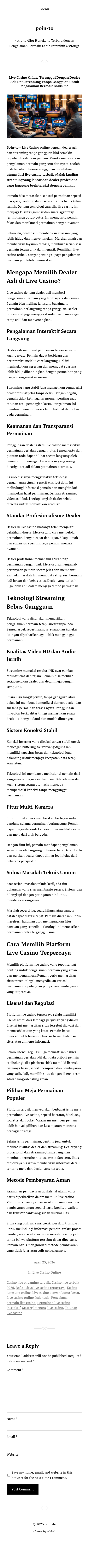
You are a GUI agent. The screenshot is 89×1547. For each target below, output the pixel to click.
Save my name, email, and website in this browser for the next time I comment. (42, 1475)
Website (12, 1454)
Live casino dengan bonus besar (55, 1292)
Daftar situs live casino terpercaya (40, 1287)
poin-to (44, 28)
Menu (44, 9)
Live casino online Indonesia (28, 1297)
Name (12, 1418)
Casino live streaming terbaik (28, 1282)
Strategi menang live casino (42, 1307)
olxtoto (51, 1531)
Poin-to (13, 147)
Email (12, 1436)
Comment (15, 1369)
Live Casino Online (46, 1272)
